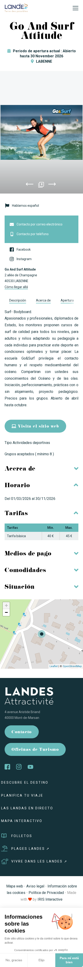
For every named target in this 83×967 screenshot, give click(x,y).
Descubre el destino (24, 782)
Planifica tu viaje (22, 795)
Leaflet (54, 666)
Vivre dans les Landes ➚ (39, 861)
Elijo (41, 960)
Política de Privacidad (46, 892)
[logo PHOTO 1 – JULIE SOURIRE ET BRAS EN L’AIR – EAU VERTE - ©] (41, 132)
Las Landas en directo (27, 808)
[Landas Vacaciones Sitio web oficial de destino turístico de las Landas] (16, 8)
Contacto (22, 732)
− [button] (6, 612)
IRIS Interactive (50, 899)
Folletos (21, 836)
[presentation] (29, 185)
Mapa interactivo (21, 821)
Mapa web (14, 886)
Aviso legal (35, 886)
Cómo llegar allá (16, 287)
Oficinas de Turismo (35, 750)
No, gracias (14, 960)
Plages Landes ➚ (30, 848)
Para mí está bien (69, 960)
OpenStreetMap (72, 666)
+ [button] (6, 605)
